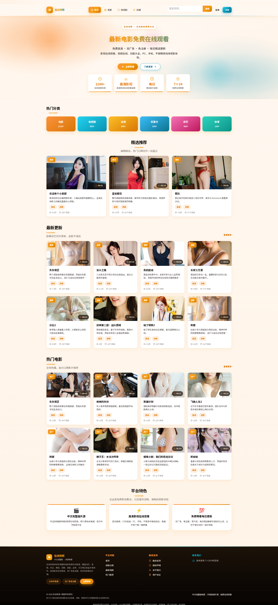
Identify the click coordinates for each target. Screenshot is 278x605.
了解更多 (148, 66)
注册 (227, 9)
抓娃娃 (194, 456)
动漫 (138, 9)
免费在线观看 (226, 594)
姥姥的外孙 (102, 401)
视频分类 (110, 565)
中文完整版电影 (198, 594)
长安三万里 (197, 270)
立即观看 (129, 66)
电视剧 (124, 9)
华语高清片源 (212, 594)
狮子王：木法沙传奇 (107, 456)
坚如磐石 (117, 193)
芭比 (177, 193)
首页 (96, 9)
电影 (110, 9)
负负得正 (54, 270)
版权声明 (157, 565)
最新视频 (110, 570)
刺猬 (193, 325)
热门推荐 (110, 574)
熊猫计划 (148, 401)
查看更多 (228, 234)
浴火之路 (101, 270)
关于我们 (157, 570)
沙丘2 (52, 325)
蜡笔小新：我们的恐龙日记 (158, 456)
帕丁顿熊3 (149, 325)
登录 (217, 9)
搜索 (207, 8)
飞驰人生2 (196, 401)
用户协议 (157, 574)
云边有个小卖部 (58, 193)
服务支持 (157, 560)
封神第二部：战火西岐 (108, 325)
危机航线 (148, 270)
